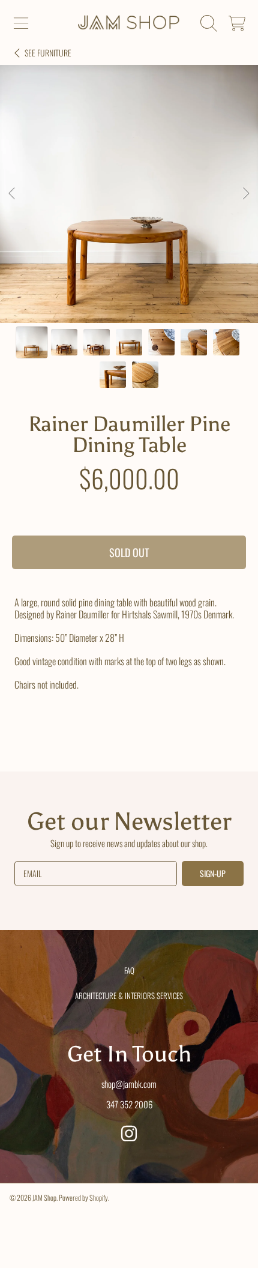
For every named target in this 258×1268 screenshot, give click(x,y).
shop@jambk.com (129, 1083)
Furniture (48, 52)
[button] (21, 23)
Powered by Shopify (83, 1197)
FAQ (129, 970)
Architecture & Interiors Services (129, 995)
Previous (12, 194)
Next (245, 194)
